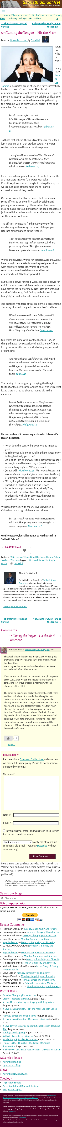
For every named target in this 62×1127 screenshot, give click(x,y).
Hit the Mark (32, 560)
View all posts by (15, 606)
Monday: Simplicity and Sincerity (37, 939)
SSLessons (15, 15)
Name (7, 815)
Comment (9, 774)
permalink (18, 563)
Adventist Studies (12, 1062)
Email (7, 823)
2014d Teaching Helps (19, 557)
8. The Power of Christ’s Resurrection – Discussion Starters (32, 1049)
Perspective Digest (12, 1089)
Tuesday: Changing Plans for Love (41, 929)
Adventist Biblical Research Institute (21, 1086)
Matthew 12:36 (26, 470)
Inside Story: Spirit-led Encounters (20, 1039)
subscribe (42, 845)
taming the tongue (47, 560)
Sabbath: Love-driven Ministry (40, 983)
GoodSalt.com (22, 1117)
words (4, 563)
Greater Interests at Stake (16, 998)
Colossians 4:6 (35, 526)
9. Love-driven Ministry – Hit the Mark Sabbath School (30, 1009)
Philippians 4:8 (30, 424)
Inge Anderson (10, 942)
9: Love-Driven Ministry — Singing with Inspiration (28, 1002)
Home (5, 15)
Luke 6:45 (21, 374)
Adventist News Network (15, 1074)
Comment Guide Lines (32, 759)
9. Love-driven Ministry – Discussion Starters (25, 1019)
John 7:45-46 (47, 250)
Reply (11, 744)
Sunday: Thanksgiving (14, 1032)
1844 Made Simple (12, 1082)
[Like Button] (24, 550)
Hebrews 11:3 (32, 166)
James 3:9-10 (46, 330)
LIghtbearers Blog (11, 1065)
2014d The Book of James (34, 15)
